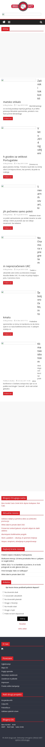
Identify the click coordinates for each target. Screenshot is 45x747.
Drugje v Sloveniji (10, 603)
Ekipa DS (4, 668)
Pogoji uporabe (7, 671)
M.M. (21, 503)
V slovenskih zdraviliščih (13, 596)
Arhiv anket (22, 629)
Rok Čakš (10, 727)
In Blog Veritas (7, 105)
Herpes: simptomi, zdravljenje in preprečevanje (18, 541)
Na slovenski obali (11, 592)
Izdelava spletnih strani (9, 711)
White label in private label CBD (13, 525)
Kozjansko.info (6, 700)
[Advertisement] (22, 55)
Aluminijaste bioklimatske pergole (13, 534)
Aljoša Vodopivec (30, 503)
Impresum (5, 682)
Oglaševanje (6, 664)
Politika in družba (8, 381)
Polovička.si (5, 708)
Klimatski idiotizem (39, 352)
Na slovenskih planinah (13, 599)
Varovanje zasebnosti (9, 675)
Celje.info (4, 704)
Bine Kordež (5, 503)
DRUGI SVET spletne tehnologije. (29, 739)
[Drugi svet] (22, 2)
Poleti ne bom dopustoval (14, 614)
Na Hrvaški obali (10, 606)
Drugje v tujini (9, 610)
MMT (3, 727)
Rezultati (22, 624)
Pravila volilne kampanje (10, 686)
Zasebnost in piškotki (9, 679)
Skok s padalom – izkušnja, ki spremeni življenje (19, 538)
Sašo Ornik (15, 503)
